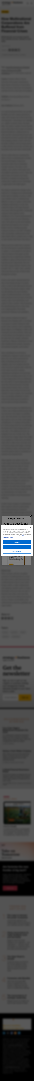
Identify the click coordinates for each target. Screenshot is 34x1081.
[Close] (31, 527)
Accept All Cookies (17, 547)
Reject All (17, 542)
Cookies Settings (17, 551)
